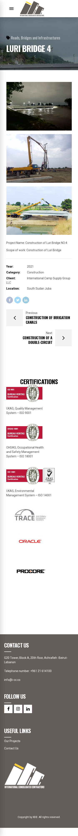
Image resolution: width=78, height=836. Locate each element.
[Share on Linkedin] (25, 300)
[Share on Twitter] (17, 300)
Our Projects (12, 741)
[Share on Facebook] (9, 300)
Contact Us (11, 748)
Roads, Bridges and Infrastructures (35, 37)
